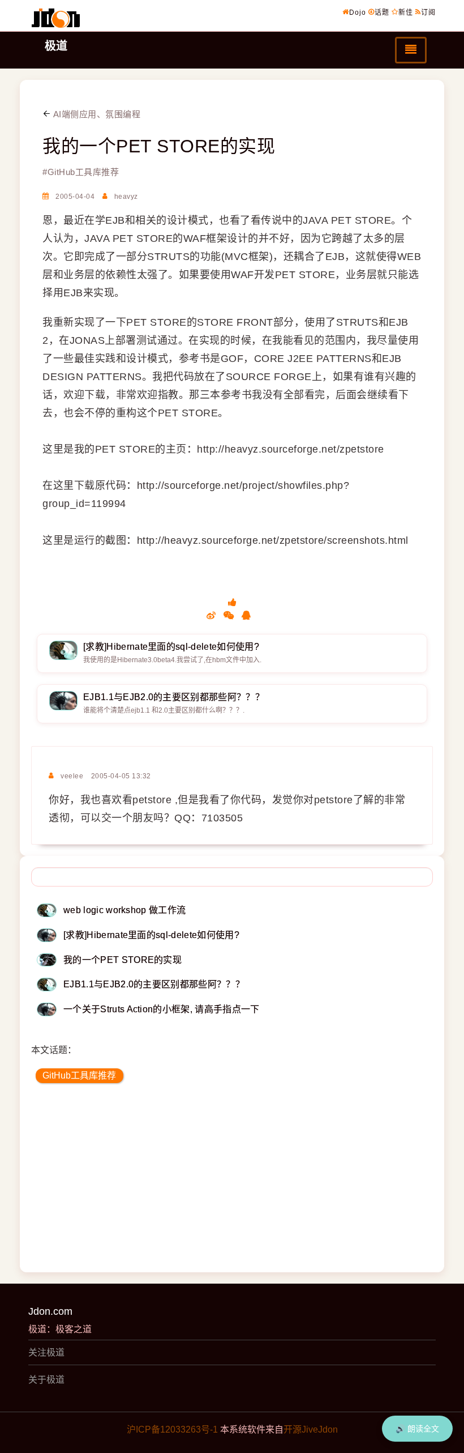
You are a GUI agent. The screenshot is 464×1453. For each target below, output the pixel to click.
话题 (382, 12)
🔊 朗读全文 (417, 1428)
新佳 (405, 12)
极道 (56, 46)
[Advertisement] (232, 1181)
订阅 (428, 12)
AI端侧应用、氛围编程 (95, 114)
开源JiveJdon (310, 1429)
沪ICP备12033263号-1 (172, 1429)
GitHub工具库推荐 (79, 1075)
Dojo (357, 12)
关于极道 (46, 1379)
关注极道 (46, 1352)
